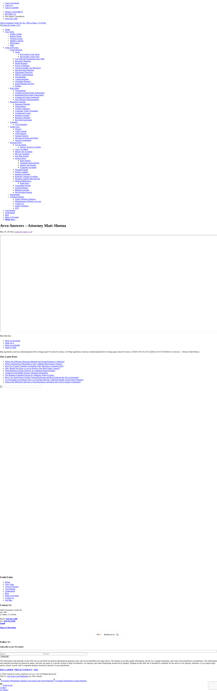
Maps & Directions (8, 628)
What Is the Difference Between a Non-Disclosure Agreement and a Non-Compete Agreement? (43, 382)
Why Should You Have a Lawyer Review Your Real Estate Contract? (32, 368)
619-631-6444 (9, 621)
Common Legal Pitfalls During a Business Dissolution (26, 373)
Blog (7, 593)
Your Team (9, 584)
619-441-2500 (11, 619)
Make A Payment (12, 596)
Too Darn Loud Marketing (17, 676)
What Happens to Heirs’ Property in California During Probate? (30, 371)
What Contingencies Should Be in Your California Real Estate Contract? (33, 364)
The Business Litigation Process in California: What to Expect (29, 375)
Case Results (10, 589)
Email (2, 623)
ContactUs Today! (4, 688)
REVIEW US (10, 14)
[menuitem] (111, 12)
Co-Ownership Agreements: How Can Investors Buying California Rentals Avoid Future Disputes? (44, 380)
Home (7, 582)
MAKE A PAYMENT (14, 12)
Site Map (8, 600)
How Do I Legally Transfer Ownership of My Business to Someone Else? (34, 366)
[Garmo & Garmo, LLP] (10, 25)
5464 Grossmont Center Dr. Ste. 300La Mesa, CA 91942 (23, 23)
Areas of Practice (12, 587)
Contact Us (9, 598)
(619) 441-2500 (11, 19)
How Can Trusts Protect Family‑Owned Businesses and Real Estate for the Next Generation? (42, 377)
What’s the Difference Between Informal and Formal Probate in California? (35, 362)
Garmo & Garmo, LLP (23, 232)
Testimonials (10, 591)
